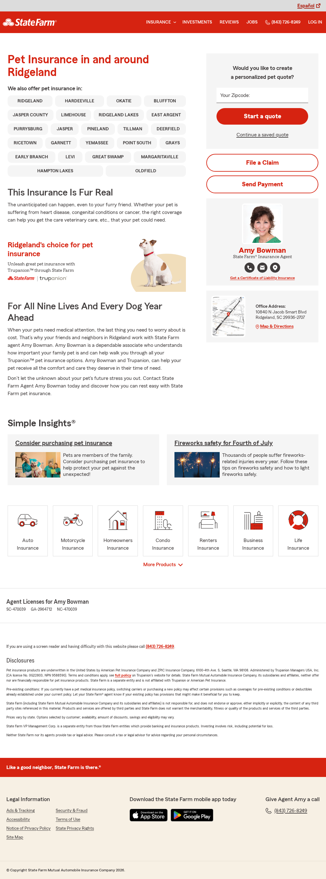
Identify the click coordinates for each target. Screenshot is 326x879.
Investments (197, 22)
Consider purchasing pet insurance (63, 443)
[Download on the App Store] (149, 815)
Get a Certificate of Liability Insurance (262, 278)
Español (306, 5)
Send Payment (262, 184)
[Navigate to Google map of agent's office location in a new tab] (275, 268)
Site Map (14, 837)
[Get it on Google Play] (192, 815)
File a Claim (262, 163)
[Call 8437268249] (249, 268)
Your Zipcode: (235, 95)
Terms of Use (68, 819)
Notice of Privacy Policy (28, 828)
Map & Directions (277, 326)
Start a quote (262, 116)
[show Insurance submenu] (173, 22)
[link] (30, 22)
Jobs (252, 22)
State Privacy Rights (75, 828)
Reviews (229, 22)
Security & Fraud (72, 810)
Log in (315, 22)
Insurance (158, 22)
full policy (123, 675)
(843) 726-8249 (286, 22)
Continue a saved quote (262, 134)
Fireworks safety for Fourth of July (223, 443)
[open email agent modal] (262, 268)
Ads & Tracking (20, 810)
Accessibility (18, 819)
